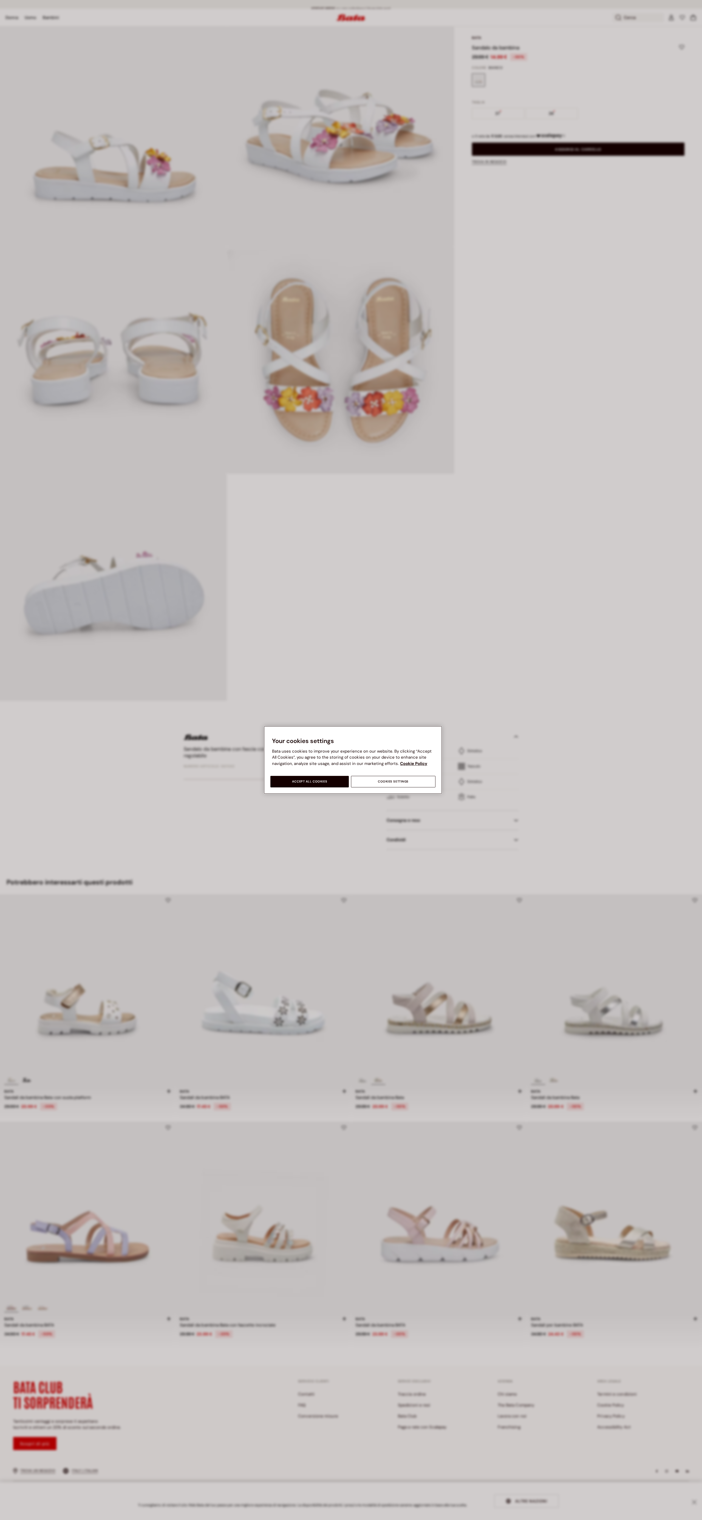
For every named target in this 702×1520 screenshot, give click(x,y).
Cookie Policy (413, 763)
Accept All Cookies (309, 781)
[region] (353, 760)
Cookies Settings (393, 781)
